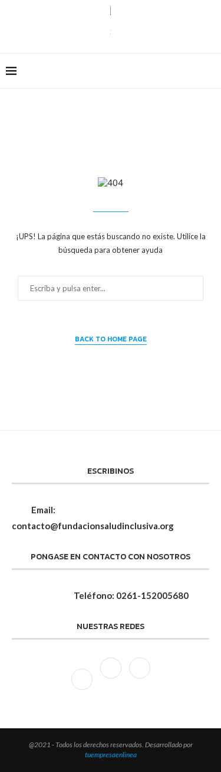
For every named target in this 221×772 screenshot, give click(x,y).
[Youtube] (139, 678)
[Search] (209, 71)
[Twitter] (111, 678)
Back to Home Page (111, 339)
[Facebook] (179, 71)
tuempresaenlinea (111, 754)
